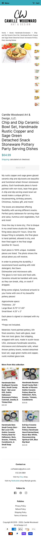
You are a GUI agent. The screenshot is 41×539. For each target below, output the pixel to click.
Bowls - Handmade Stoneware (20, 33)
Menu (6, 3)
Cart (37, 3)
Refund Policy (20, 509)
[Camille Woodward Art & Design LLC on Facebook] (15, 493)
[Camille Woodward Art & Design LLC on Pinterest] (20, 493)
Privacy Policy (20, 506)
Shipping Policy (20, 512)
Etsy (21, 477)
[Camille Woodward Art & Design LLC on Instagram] (26, 493)
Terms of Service (20, 515)
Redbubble (15, 481)
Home (4, 33)
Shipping (5, 159)
